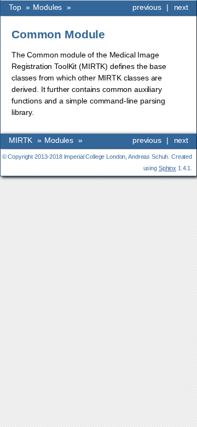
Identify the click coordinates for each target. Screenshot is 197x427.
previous (146, 7)
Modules (47, 7)
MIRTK (20, 140)
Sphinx (167, 168)
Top (15, 7)
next (181, 7)
